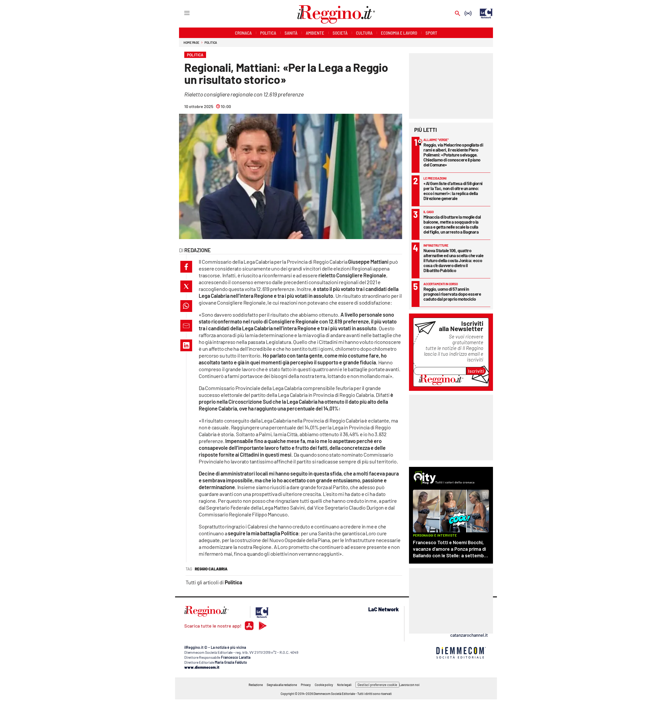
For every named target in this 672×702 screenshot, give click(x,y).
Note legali (344, 685)
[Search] (457, 14)
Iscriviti (476, 371)
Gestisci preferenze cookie (377, 685)
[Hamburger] (182, 13)
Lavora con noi (409, 685)
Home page (191, 42)
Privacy (306, 685)
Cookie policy (324, 685)
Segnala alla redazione (282, 685)
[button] (186, 267)
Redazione (256, 685)
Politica (210, 42)
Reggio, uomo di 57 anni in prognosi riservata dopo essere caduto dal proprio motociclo (452, 293)
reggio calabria (211, 568)
